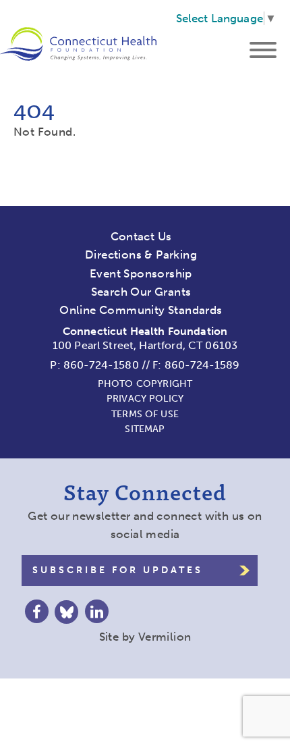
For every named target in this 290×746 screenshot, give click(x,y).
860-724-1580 (101, 364)
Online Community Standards (140, 310)
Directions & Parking (141, 254)
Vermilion (165, 636)
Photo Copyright (145, 384)
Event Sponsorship (141, 273)
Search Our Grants (141, 291)
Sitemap (145, 429)
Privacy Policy (145, 398)
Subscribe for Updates (117, 570)
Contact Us (141, 236)
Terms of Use (145, 414)
